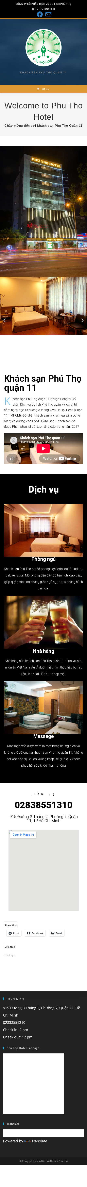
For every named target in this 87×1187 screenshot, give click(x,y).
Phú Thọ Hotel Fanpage (23, 1048)
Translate (39, 1141)
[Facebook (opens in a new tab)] (40, 14)
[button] (4, 320)
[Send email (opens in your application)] (47, 14)
